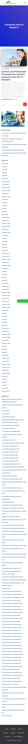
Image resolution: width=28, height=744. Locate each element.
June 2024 (4, 241)
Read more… (21, 96)
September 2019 (6, 373)
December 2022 (6, 292)
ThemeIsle (19, 740)
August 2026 (5, 163)
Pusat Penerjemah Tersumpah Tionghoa (12, 675)
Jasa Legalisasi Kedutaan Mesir (10, 452)
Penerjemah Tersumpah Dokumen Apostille (13, 525)
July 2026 (4, 166)
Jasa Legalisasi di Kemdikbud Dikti (11, 431)
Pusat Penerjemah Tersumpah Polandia (12, 648)
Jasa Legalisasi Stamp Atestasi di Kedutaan (13, 467)
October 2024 (5, 229)
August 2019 (5, 376)
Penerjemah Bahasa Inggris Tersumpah (12, 488)
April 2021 (4, 322)
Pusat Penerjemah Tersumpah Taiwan (11, 663)
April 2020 (4, 352)
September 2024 (6, 232)
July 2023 (4, 271)
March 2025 (5, 214)
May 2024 (4, 244)
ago (15, 99)
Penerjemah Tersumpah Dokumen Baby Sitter (13, 528)
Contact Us (8, 736)
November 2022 (6, 295)
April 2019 (4, 385)
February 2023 (5, 286)
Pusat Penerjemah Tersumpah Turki (11, 678)
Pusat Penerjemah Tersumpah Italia (11, 621)
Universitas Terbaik (7, 715)
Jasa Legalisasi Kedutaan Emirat (10, 446)
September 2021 (6, 307)
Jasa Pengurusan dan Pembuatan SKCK (12, 479)
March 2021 (5, 325)
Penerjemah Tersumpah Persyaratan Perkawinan (14, 579)
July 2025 (4, 202)
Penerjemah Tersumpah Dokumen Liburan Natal (14, 545)
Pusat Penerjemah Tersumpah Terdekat (12, 666)
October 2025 (5, 193)
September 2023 (6, 265)
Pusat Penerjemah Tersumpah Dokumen (12, 609)
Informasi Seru (6, 410)
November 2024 (6, 226)
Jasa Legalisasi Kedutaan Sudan (10, 458)
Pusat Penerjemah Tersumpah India (11, 615)
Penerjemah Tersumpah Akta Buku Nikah (12, 505)
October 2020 (5, 340)
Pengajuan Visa (6, 588)
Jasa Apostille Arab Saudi (8, 416)
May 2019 (4, 382)
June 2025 (4, 205)
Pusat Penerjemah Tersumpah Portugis (12, 651)
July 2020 (4, 346)
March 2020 (5, 355)
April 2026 (4, 175)
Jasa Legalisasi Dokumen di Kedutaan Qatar (13, 443)
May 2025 (4, 208)
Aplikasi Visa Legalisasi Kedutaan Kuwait (12, 404)
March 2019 (5, 388)
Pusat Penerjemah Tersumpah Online (11, 642)
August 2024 (5, 235)
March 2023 (5, 283)
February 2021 (5, 328)
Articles (13, 729)
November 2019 (6, 367)
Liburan (4, 485)
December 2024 (6, 223)
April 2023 (4, 280)
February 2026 (5, 181)
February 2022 (5, 301)
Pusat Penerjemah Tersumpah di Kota (11, 606)
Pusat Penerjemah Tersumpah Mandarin (12, 636)
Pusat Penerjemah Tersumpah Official (11, 639)
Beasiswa (4, 407)
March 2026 (5, 178)
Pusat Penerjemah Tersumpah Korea (11, 630)
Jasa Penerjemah (6, 473)
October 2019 (5, 370)
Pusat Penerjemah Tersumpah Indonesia (12, 618)
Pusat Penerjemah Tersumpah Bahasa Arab (13, 597)
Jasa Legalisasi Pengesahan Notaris (11, 464)
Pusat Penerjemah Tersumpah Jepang (11, 624)
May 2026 (4, 172)
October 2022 (5, 298)
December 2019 (6, 364)
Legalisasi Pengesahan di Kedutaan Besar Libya (14, 482)
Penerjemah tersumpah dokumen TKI (11, 568)
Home (7, 729)
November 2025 (6, 190)
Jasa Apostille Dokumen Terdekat (10, 425)
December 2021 (6, 304)
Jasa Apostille (5, 69)
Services (5, 732)
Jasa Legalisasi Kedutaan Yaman (10, 461)
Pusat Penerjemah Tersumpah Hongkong (12, 612)
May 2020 (4, 349)
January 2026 (5, 184)
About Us (20, 729)
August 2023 (5, 268)
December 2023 (6, 259)
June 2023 (4, 274)
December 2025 (6, 187)
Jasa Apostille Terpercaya (8, 428)
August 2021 (5, 310)
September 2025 (6, 196)
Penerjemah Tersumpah (8, 502)
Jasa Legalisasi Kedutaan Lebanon (11, 449)
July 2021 (4, 313)
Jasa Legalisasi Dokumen (8, 440)
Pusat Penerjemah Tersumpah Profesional (13, 654)
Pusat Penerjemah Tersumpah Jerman (12, 627)
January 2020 (5, 361)
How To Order (21, 732)
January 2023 (5, 289)
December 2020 (6, 334)
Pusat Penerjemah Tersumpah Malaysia (12, 633)
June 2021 (4, 316)
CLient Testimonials (18, 736)
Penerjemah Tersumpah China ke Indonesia (13, 508)
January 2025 (5, 220)
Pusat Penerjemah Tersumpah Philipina (12, 645)
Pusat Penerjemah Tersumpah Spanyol (12, 657)
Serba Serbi (5, 696)
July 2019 (4, 379)
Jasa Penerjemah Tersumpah (9, 476)
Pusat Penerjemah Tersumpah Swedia (11, 660)
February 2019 (5, 391)
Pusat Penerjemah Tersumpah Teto (11, 669)
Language (12, 732)
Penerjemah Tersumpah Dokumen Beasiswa (13, 531)
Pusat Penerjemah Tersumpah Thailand (12, 672)
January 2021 (5, 331)
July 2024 (4, 238)
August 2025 (5, 199)
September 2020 (6, 343)
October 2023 (5, 262)
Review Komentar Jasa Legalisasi (10, 684)
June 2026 (4, 169)
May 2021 (4, 319)
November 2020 (6, 337)
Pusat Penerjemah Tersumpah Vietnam (12, 681)
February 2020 (5, 358)
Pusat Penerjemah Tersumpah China (11, 600)
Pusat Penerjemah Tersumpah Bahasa (11, 591)
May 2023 (4, 277)
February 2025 (5, 217)
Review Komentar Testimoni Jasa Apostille (13, 693)
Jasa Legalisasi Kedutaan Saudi (10, 455)
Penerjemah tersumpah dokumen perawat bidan (14, 554)
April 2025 (4, 211)
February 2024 (5, 253)
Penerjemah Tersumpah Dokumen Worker (12, 577)
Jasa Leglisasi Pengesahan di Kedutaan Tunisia (14, 470)
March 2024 (5, 250)
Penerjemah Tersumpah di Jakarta (11, 516)
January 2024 (5, 256)
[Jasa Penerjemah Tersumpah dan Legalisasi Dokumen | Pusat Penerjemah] (9, 3)
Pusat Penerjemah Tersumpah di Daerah (12, 603)
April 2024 (4, 247)
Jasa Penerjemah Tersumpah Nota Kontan (12, 150)
